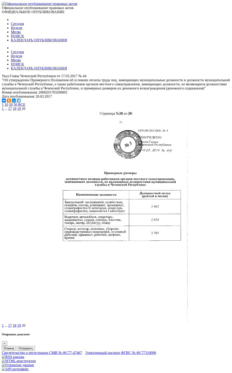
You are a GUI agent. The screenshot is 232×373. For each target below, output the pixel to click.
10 (6, 104)
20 (11, 104)
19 (19, 109)
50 (15, 104)
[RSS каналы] (13, 357)
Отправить (26, 348)
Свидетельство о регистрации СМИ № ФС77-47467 (42, 353)
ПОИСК (17, 36)
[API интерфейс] (15, 369)
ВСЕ (21, 104)
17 (10, 109)
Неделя (16, 28)
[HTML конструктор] (19, 361)
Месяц (16, 32)
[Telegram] (19, 101)
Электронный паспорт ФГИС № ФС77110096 (120, 353)
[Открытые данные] (18, 365)
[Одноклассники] (9, 101)
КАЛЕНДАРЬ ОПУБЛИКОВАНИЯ (39, 40)
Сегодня (17, 24)
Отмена (9, 348)
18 (14, 109)
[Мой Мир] (14, 101)
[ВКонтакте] (4, 101)
